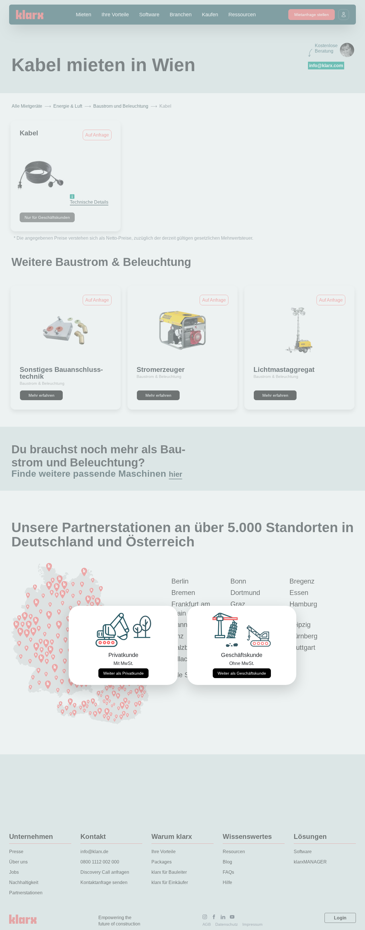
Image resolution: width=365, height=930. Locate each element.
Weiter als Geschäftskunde (242, 673)
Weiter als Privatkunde (123, 673)
